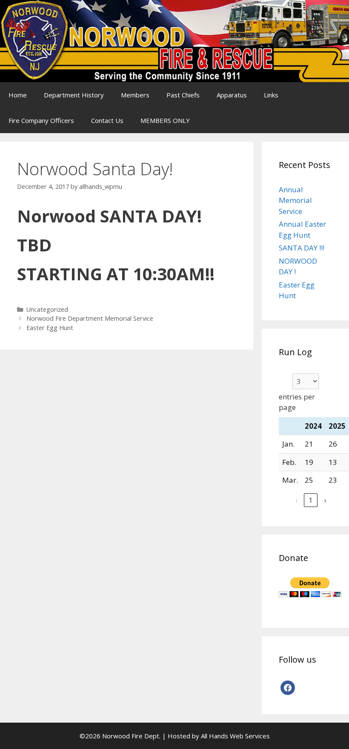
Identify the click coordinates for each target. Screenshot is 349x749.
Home (18, 95)
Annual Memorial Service (295, 200)
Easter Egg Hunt (49, 328)
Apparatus (232, 95)
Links (271, 95)
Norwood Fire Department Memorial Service (89, 318)
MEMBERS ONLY (165, 120)
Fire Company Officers (41, 120)
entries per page (297, 402)
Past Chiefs (183, 95)
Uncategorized (47, 309)
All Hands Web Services (235, 736)
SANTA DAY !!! (301, 248)
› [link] (325, 500)
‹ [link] (296, 500)
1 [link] (311, 500)
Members (135, 95)
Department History (74, 95)
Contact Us (107, 120)
